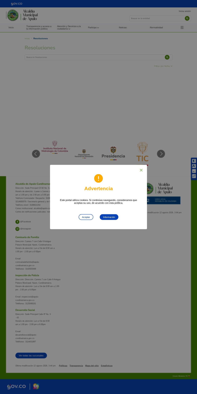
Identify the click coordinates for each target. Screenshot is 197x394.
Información (109, 217)
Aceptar (86, 217)
